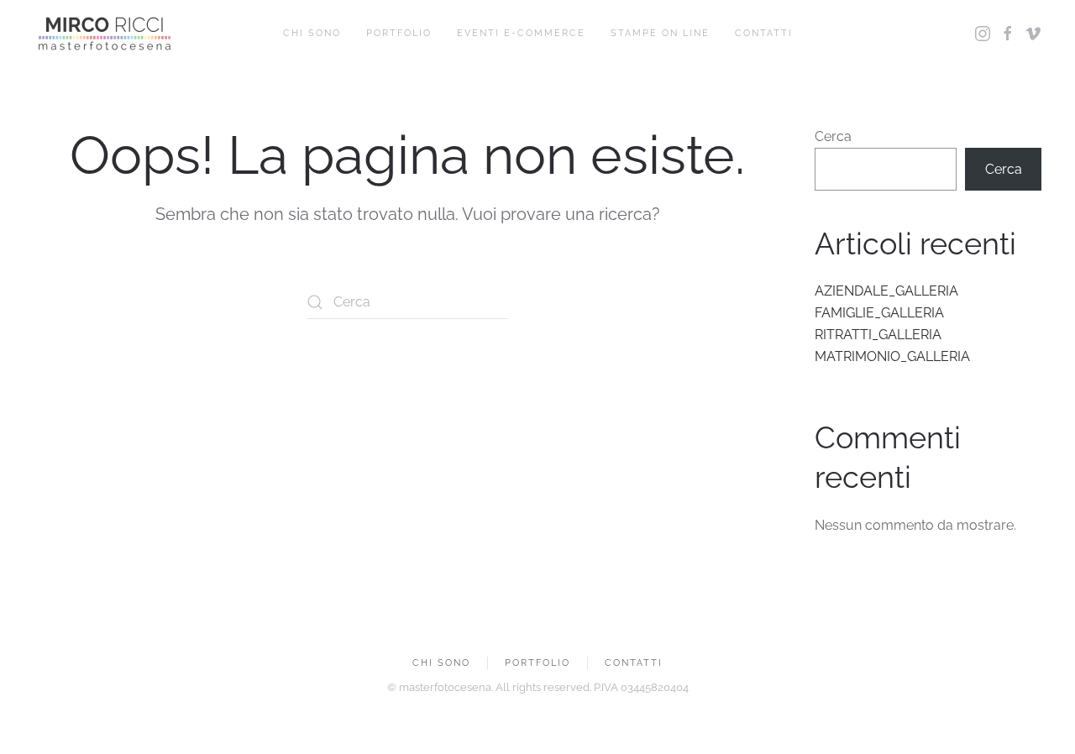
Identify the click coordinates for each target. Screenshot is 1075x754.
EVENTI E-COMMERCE (521, 33)
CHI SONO (312, 33)
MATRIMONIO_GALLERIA (892, 356)
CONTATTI (764, 33)
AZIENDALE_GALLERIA (886, 291)
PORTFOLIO (399, 33)
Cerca (833, 136)
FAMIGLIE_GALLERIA (879, 313)
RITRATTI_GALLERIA (878, 335)
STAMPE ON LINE (660, 33)
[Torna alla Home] (105, 33)
